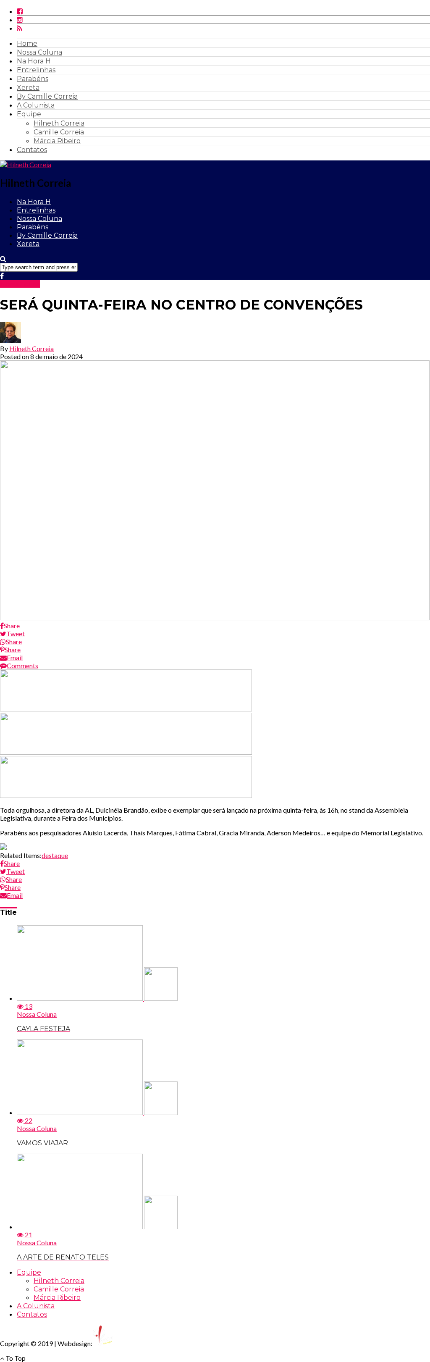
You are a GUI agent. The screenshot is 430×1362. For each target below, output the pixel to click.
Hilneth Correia (59, 123)
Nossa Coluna (39, 52)
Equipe (29, 114)
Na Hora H (34, 61)
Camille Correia (59, 132)
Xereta (28, 88)
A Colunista (36, 105)
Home (27, 43)
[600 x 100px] (126, 795)
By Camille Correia (47, 96)
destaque (55, 855)
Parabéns (32, 79)
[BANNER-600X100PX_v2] (126, 752)
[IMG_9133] (126, 709)
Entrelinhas (36, 70)
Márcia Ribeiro (57, 141)
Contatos (32, 150)
